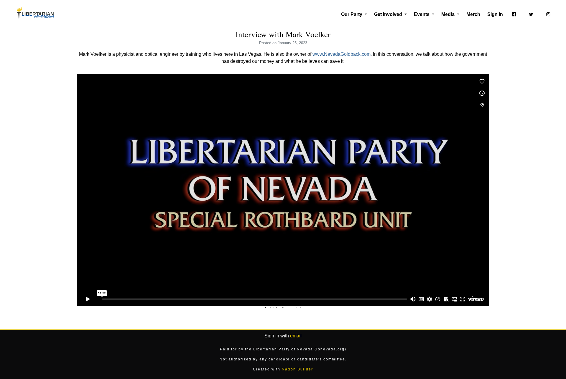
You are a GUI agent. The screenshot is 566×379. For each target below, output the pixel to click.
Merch (473, 14)
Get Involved (388, 14)
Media (448, 14)
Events (422, 14)
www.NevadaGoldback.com (341, 54)
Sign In (495, 14)
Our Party (352, 14)
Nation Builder (297, 369)
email (296, 335)
